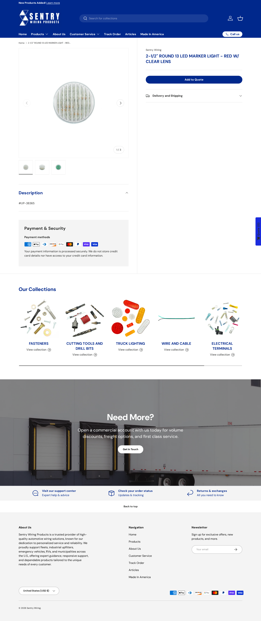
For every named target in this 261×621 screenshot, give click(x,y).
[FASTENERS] (39, 318)
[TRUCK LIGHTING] (130, 318)
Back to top (131, 506)
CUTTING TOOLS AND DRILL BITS (84, 346)
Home (23, 34)
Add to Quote (194, 79)
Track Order (112, 34)
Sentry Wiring (153, 49)
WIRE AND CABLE (176, 343)
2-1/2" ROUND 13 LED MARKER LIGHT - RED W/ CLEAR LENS (49, 43)
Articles (130, 34)
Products (37, 34)
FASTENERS (38, 343)
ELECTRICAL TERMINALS (222, 346)
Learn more (53, 2)
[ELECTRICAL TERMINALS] (222, 318)
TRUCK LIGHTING (130, 343)
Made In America (152, 34)
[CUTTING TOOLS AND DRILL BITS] (84, 318)
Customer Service (82, 34)
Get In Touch (130, 449)
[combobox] (143, 18)
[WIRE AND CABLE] (176, 318)
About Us (59, 34)
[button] (240, 18)
